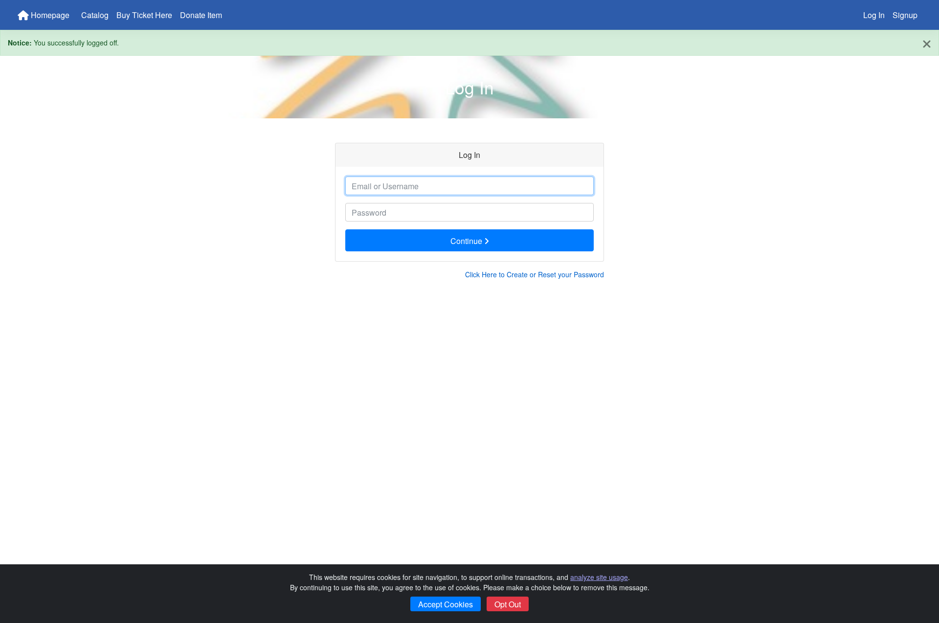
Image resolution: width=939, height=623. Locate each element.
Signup (905, 15)
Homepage (49, 15)
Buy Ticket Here (144, 15)
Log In (874, 15)
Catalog (95, 15)
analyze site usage (599, 577)
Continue (467, 240)
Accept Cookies (445, 604)
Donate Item (201, 15)
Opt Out (507, 604)
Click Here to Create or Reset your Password (534, 274)
